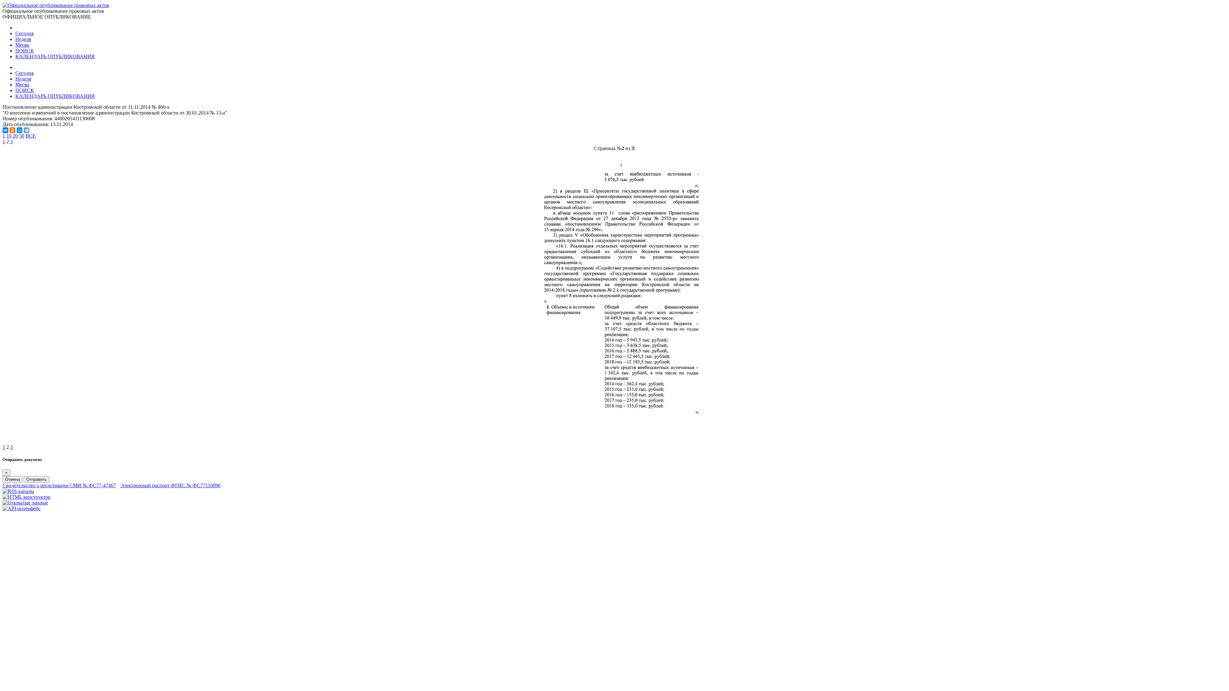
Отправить (36, 479)
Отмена (12, 479)
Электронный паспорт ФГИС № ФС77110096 (170, 485)
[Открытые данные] (25, 502)
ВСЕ (31, 136)
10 (9, 136)
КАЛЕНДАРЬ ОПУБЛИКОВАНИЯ (55, 56)
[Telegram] (26, 130)
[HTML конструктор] (27, 497)
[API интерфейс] (22, 508)
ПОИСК (24, 50)
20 (15, 136)
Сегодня (24, 33)
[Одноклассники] (12, 130)
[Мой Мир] (19, 130)
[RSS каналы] (18, 491)
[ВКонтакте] (5, 130)
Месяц (22, 45)
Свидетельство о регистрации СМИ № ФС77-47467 (59, 485)
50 (21, 136)
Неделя (23, 39)
